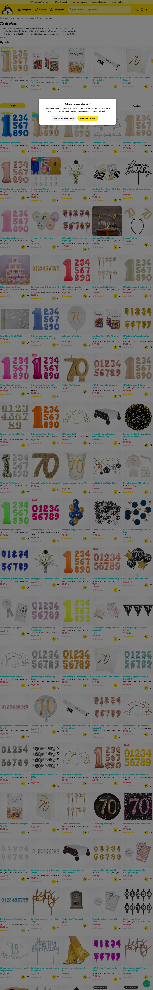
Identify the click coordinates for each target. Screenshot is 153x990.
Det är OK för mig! (88, 118)
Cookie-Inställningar (64, 118)
